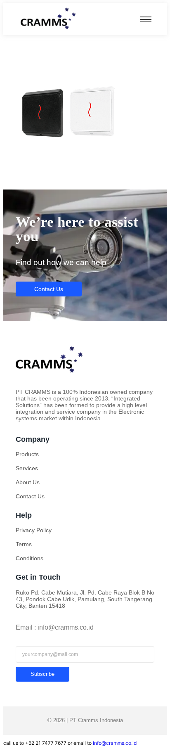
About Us (28, 482)
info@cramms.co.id (115, 743)
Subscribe (42, 674)
